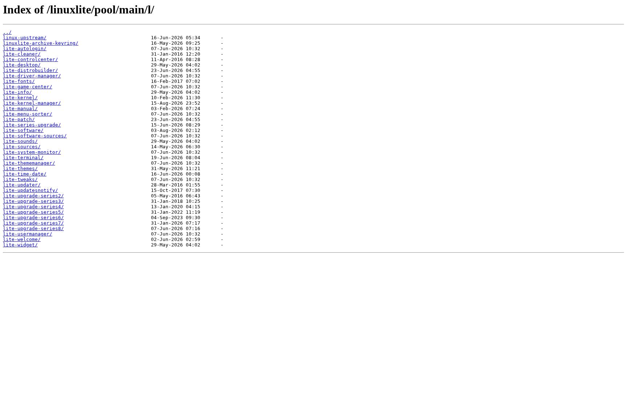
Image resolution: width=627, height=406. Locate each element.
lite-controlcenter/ (30, 59)
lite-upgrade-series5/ (33, 212)
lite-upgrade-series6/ (33, 217)
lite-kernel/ (20, 97)
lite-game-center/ (27, 86)
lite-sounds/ (20, 141)
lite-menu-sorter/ (27, 114)
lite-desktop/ (22, 65)
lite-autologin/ (24, 48)
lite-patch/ (19, 119)
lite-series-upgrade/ (32, 125)
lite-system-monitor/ (32, 152)
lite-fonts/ (19, 81)
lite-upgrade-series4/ (33, 206)
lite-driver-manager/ (32, 76)
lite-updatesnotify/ (30, 190)
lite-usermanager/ (27, 234)
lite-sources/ (22, 146)
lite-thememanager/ (29, 163)
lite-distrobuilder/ (30, 70)
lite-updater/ (22, 185)
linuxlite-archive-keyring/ (40, 43)
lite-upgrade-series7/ (33, 223)
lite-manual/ (20, 108)
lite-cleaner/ (22, 54)
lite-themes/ (20, 168)
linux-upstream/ (24, 37)
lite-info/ (17, 92)
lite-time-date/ (24, 174)
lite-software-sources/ (35, 135)
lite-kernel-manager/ (32, 103)
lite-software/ (23, 130)
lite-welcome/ (22, 239)
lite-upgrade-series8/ (33, 228)
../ (7, 32)
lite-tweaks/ (20, 179)
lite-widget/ (20, 245)
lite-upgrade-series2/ (33, 195)
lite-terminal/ (23, 157)
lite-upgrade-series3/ (33, 201)
